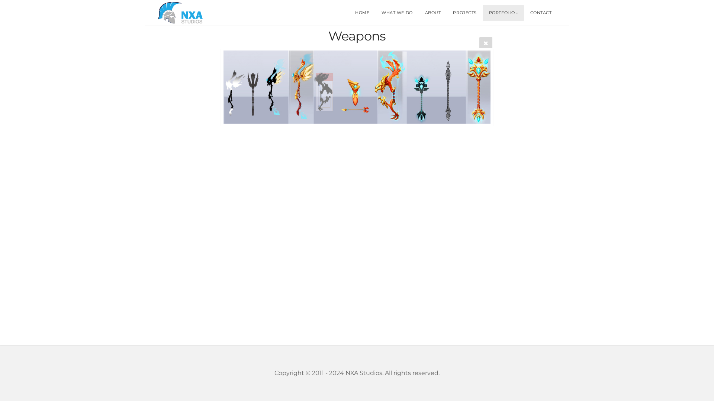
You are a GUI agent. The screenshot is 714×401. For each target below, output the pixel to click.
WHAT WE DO (397, 12)
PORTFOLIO (502, 12)
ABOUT (433, 12)
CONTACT (541, 12)
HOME (362, 12)
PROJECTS (464, 12)
